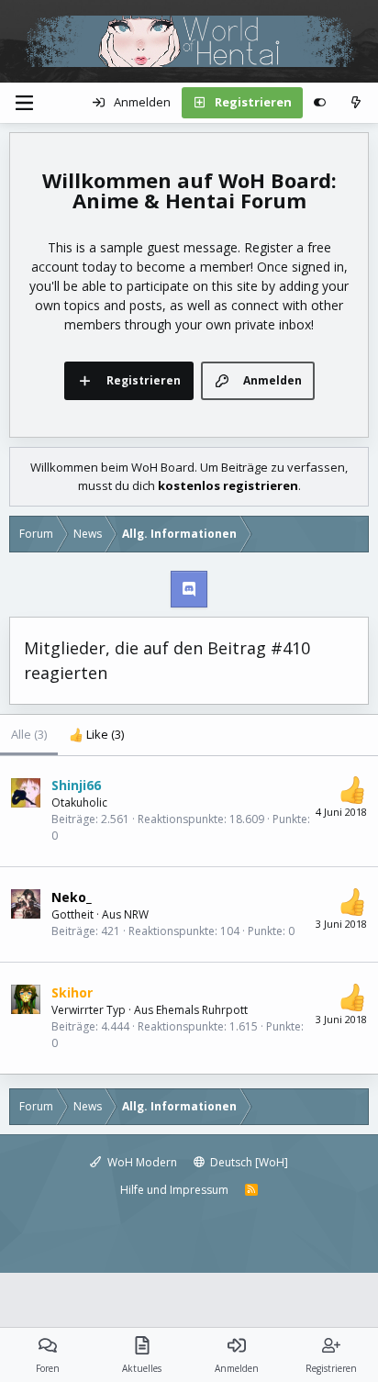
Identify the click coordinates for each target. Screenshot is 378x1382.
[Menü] (24, 102)
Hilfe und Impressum (174, 1190)
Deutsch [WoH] (247, 1162)
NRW (136, 914)
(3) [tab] (29, 734)
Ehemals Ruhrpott (202, 1010)
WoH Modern (141, 1162)
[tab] (96, 735)
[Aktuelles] (355, 102)
